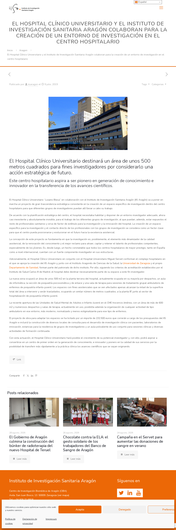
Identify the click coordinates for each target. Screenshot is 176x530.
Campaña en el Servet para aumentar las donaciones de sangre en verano (140, 441)
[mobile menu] (161, 8)
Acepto (80, 509)
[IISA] (24, 7)
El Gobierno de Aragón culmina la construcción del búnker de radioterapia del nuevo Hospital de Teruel (31, 443)
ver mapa (63, 495)
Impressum (51, 519)
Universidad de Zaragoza (136, 263)
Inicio (10, 50)
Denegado (125, 509)
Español (142, 2)
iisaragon (33, 84)
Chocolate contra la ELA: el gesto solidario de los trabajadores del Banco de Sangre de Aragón (85, 443)
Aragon (23, 50)
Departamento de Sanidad (23, 267)
